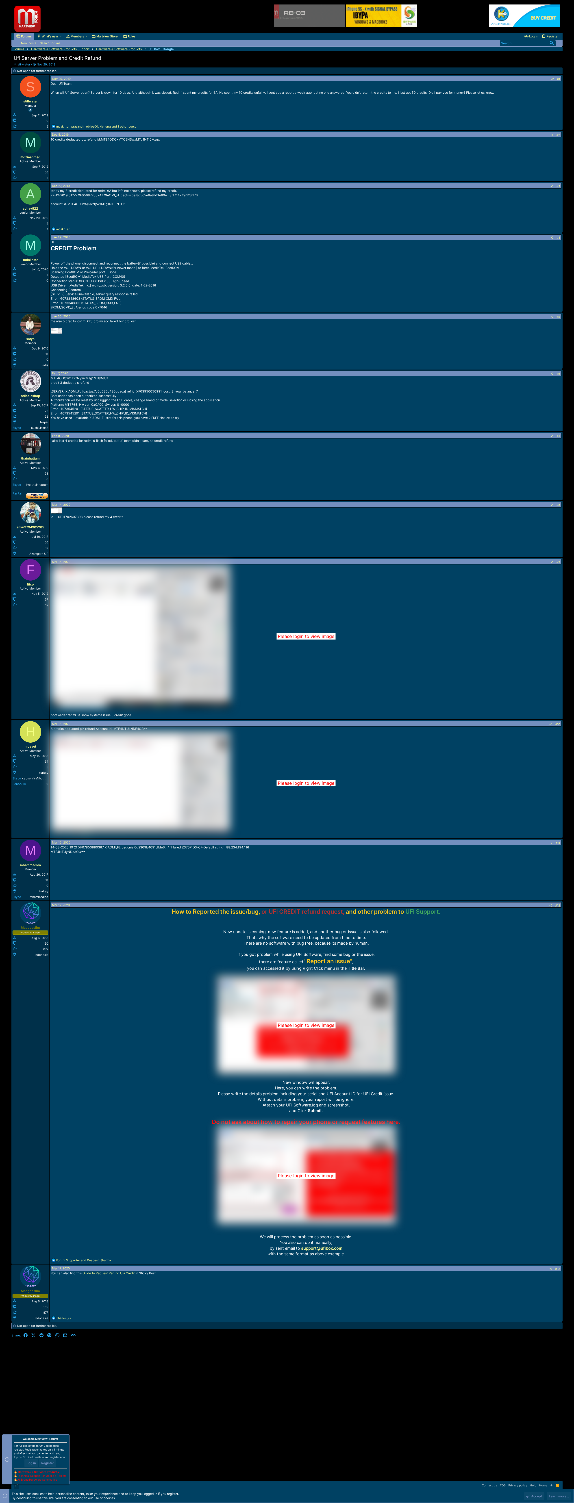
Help (533, 1485)
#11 (558, 843)
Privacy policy (517, 1485)
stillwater (23, 64)
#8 (558, 505)
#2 (558, 135)
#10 (557, 724)
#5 (558, 317)
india (45, 365)
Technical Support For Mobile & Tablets (41, 1475)
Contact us (489, 1485)
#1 (558, 79)
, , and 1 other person (97, 126)
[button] (61, 36)
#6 (558, 373)
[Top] (551, 1485)
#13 (557, 1269)
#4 (558, 237)
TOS (503, 1485)
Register (47, 1463)
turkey (43, 772)
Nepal (44, 422)
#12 (557, 905)
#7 (558, 436)
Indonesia (41, 954)
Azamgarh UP (38, 553)
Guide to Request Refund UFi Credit (109, 1273)
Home (543, 1485)
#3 (558, 186)
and (83, 1260)
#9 (558, 562)
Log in (31, 1463)
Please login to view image (306, 636)
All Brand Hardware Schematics (37, 1479)
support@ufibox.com (321, 1248)
